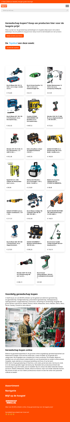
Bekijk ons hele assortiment (14, 36)
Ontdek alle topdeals (13, 47)
